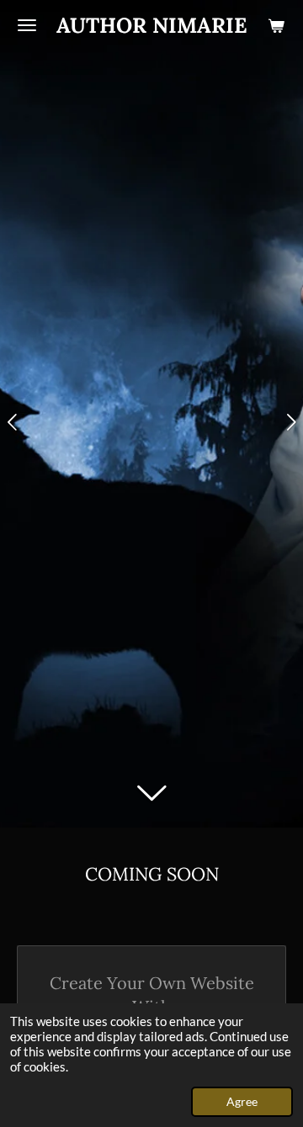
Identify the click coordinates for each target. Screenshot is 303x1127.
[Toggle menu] (26, 25)
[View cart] (276, 25)
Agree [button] (242, 1101)
